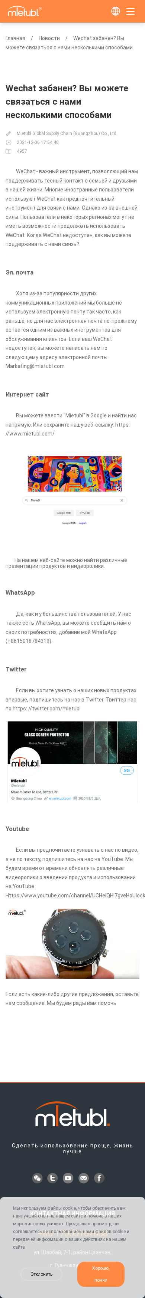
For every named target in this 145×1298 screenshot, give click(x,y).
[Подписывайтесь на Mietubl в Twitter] (53, 1179)
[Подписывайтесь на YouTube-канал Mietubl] (69, 1179)
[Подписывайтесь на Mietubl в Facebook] (100, 1179)
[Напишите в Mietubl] (84, 1179)
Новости (49, 38)
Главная (15, 38)
